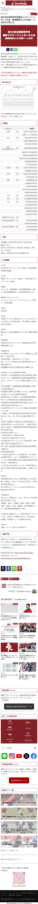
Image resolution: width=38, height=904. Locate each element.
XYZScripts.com (28, 903)
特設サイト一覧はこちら (10, 850)
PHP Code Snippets (11, 903)
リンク (5, 895)
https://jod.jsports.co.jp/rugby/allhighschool (15, 558)
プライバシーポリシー (15, 893)
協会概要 (19, 895)
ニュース (5, 579)
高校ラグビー (14, 579)
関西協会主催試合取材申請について (19, 706)
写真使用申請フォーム (19, 780)
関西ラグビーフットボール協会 (17, 899)
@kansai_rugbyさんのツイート (12, 859)
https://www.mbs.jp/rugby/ (24, 553)
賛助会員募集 (12, 895)
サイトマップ (5, 893)
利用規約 (24, 893)
